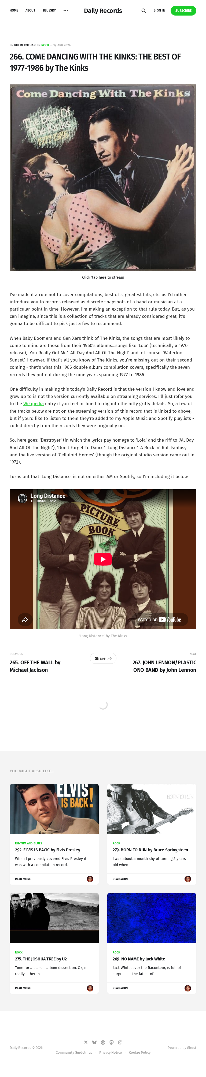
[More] (66, 11)
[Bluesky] (94, 1042)
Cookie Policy (139, 1052)
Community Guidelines (74, 1052)
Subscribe (183, 11)
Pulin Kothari (25, 45)
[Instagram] (120, 1042)
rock (45, 45)
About (30, 10)
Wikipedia (33, 404)
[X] (86, 1042)
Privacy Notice (110, 1052)
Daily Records (103, 11)
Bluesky (49, 10)
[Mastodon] (111, 1042)
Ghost (191, 1048)
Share (100, 658)
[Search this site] (144, 11)
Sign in (159, 10)
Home (14, 10)
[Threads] (103, 1042)
